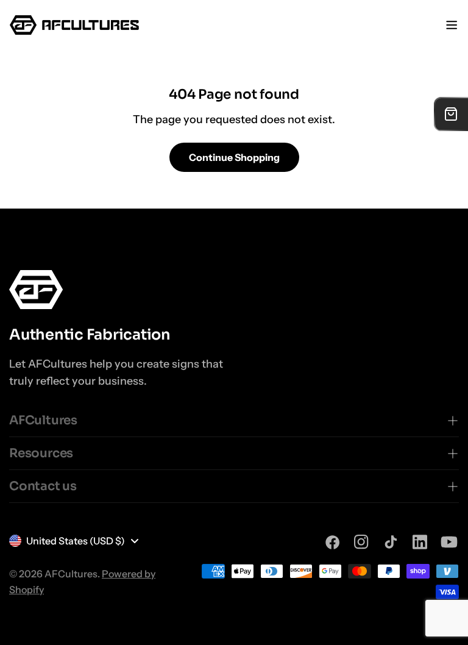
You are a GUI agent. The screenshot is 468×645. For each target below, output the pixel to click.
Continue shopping (234, 157)
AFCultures (71, 574)
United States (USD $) (75, 541)
